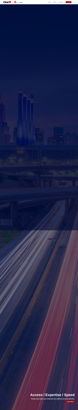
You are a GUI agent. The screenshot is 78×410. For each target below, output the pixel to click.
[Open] (73, 2)
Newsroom (61, 2)
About (49, 2)
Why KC (54, 2)
